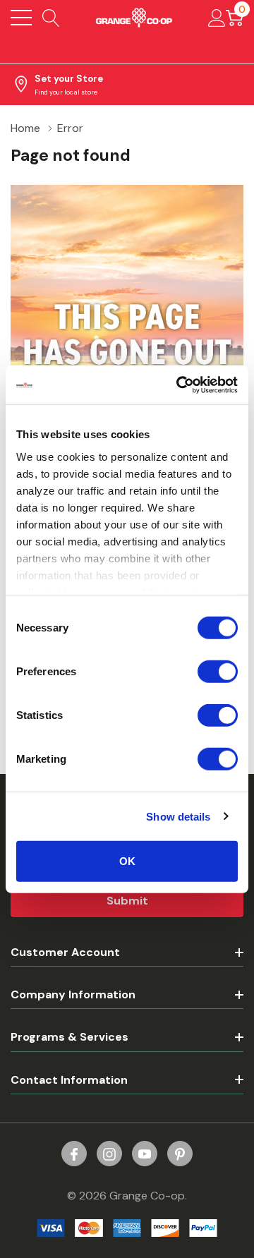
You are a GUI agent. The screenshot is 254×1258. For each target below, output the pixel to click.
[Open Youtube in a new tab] (145, 1154)
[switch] (218, 671)
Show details (178, 816)
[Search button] (51, 18)
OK (127, 861)
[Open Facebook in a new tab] (74, 1154)
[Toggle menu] (21, 17)
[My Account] (217, 18)
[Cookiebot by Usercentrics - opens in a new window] (179, 384)
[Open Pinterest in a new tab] (180, 1154)
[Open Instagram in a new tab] (109, 1154)
